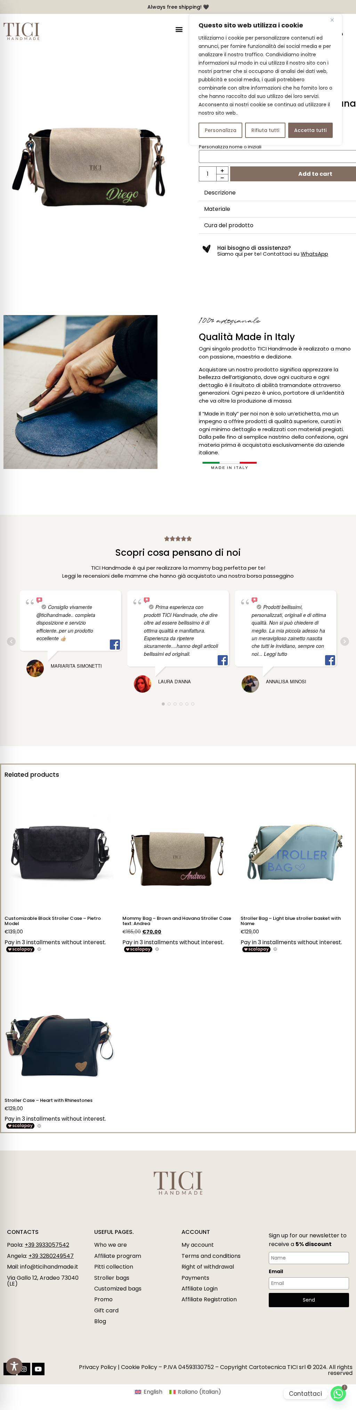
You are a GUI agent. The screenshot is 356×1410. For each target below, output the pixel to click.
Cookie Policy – (141, 1367)
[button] (179, 29)
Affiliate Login (199, 1289)
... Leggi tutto (272, 653)
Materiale (217, 209)
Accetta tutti (310, 130)
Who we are (110, 1245)
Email (276, 1271)
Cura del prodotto (228, 225)
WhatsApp (314, 253)
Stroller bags (111, 1278)
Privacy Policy (97, 1367)
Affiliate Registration (209, 1299)
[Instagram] (24, 1369)
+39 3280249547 (51, 1256)
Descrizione (220, 193)
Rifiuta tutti (265, 130)
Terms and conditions (211, 1256)
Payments (195, 1278)
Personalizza (220, 130)
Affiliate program (117, 1256)
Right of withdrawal (207, 1267)
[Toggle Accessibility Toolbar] (14, 1366)
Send (309, 1299)
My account (197, 1245)
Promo (103, 1299)
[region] (265, 79)
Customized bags (117, 1289)
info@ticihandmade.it (49, 1267)
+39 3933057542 (47, 1245)
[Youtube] (38, 1369)
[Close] (335, 20)
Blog (100, 1321)
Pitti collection (113, 1267)
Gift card (106, 1310)
